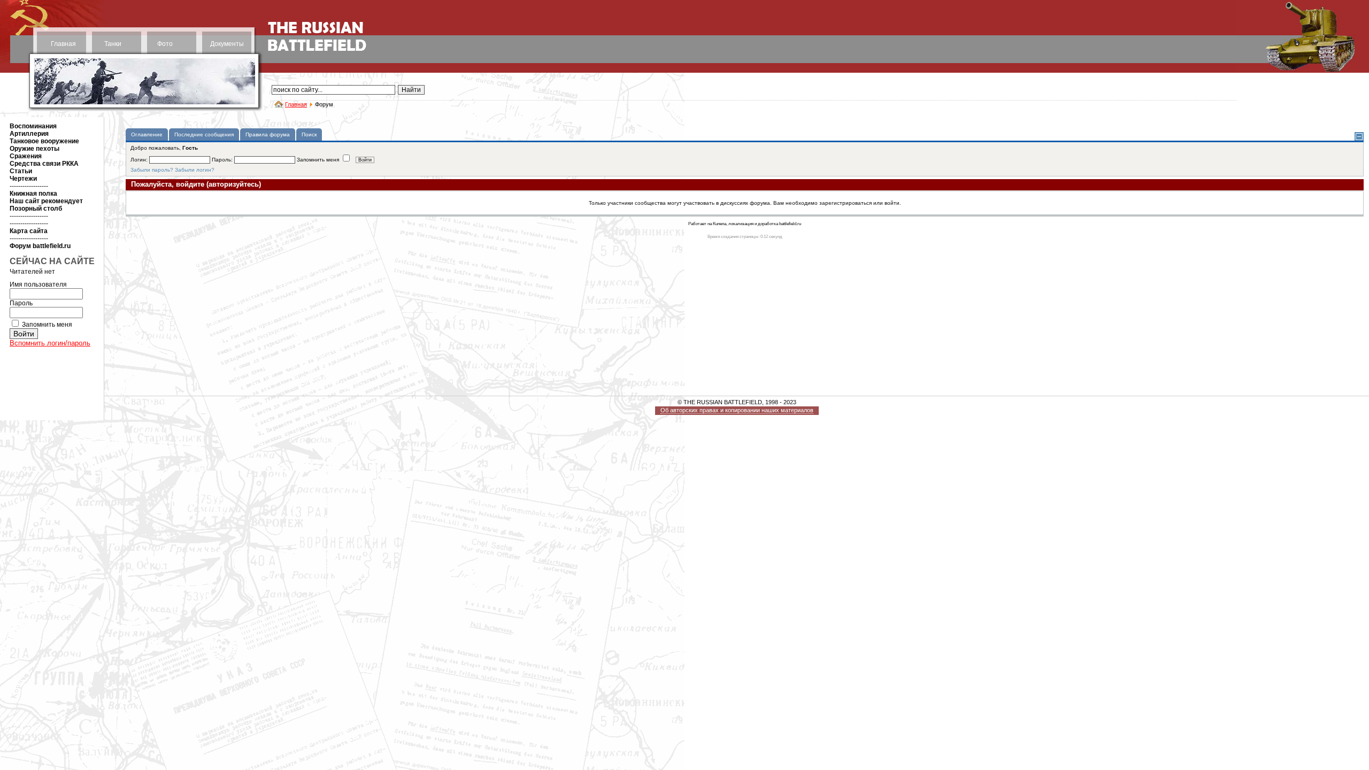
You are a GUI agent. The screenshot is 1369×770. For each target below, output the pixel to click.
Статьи (21, 171)
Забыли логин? (194, 170)
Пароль (21, 303)
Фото (165, 44)
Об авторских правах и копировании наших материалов (736, 410)
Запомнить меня (47, 324)
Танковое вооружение (44, 141)
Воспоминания (33, 126)
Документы (227, 44)
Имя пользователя (38, 284)
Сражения (26, 156)
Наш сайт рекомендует (46, 201)
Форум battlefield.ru (40, 246)
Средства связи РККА (44, 163)
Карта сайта (29, 231)
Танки (112, 44)
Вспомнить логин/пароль (50, 343)
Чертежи (23, 178)
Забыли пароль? (151, 170)
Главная (63, 44)
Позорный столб (36, 208)
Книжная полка (33, 193)
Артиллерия (29, 133)
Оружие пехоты (34, 148)
